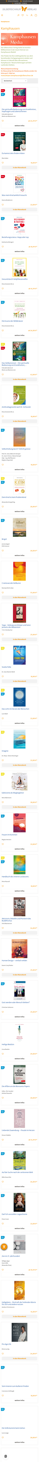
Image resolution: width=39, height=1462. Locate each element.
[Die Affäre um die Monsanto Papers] (19, 1074)
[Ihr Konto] (31, 15)
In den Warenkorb (19, 167)
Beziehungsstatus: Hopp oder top (15, 237)
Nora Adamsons (6, 798)
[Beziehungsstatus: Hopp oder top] (19, 225)
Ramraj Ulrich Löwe (8, 588)
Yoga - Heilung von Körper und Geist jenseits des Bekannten (16, 626)
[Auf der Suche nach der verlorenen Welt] (19, 1160)
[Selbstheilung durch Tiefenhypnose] (19, 437)
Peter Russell (6, 881)
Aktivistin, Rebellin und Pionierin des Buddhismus (16, 920)
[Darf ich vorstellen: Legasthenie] (19, 1202)
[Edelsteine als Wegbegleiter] (19, 781)
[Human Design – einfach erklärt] (19, 948)
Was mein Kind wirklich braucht (14, 195)
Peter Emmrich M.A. (8, 284)
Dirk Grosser (5, 546)
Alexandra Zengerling (8, 502)
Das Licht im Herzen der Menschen (15, 709)
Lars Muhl (5, 714)
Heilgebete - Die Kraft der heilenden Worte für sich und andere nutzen (19, 1303)
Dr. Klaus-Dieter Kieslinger (10, 756)
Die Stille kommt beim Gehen (13, 1428)
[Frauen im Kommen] (19, 822)
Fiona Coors (5, 1219)
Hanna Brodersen (7, 200)
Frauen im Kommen (9, 835)
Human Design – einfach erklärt (14, 961)
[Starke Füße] (19, 655)
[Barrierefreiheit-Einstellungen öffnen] (4, 1247)
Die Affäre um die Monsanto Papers (16, 1086)
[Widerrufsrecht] (27, 15)
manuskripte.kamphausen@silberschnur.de (17, 75)
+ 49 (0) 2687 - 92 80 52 (20, 3)
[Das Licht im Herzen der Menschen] (19, 697)
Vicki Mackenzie (7, 923)
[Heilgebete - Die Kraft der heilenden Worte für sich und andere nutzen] (19, 1290)
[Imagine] (19, 739)
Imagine (5, 751)
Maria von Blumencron (9, 116)
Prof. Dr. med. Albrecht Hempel (11, 454)
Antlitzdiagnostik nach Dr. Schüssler (16, 407)
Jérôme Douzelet (7, 1093)
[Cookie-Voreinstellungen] (6, 1456)
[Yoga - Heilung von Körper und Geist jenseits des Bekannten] (19, 613)
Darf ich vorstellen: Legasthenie (14, 1214)
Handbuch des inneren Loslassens (15, 877)
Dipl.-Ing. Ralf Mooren (8, 458)
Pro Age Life (6, 1344)
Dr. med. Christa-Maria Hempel (11, 456)
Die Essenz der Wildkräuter (12, 321)
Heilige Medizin (8, 1044)
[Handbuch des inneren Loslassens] (19, 864)
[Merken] (3, 121)
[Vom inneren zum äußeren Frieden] (19, 1374)
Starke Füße (6, 667)
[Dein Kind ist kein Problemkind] (19, 485)
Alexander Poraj (6, 1265)
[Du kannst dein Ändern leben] (19, 141)
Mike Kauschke (6, 1177)
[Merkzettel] (22, 15)
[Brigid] (19, 527)
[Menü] (2, 15)
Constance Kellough (8, 1391)
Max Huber (5, 158)
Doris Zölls (5, 1263)
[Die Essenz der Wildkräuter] (19, 309)
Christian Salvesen (7, 1007)
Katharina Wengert (8, 242)
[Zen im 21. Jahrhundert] (19, 1244)
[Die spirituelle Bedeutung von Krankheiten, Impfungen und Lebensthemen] (19, 97)
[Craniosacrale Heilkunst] (19, 571)
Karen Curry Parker (7, 965)
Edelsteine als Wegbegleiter (13, 793)
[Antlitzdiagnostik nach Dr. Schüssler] (19, 395)
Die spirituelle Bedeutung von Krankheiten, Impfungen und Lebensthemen (19, 110)
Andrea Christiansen (8, 1307)
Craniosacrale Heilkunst (11, 583)
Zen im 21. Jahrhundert (11, 1256)
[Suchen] (18, 15)
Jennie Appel (6, 544)
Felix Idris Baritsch (7, 114)
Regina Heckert (6, 839)
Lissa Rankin (6, 1049)
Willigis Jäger (6, 1261)
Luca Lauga (5, 1433)
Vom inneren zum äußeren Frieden (15, 1386)
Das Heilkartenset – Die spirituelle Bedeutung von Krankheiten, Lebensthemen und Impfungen (15, 364)
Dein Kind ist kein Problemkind (14, 497)
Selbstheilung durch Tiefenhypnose (16, 449)
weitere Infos (19, 126)
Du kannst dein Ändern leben (13, 153)
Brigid (4, 539)
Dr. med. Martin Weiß (8, 672)
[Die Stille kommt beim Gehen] (19, 1416)
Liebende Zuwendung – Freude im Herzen (18, 1130)
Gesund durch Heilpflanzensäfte (15, 279)
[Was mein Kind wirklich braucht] (19, 183)
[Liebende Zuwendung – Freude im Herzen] (19, 1118)
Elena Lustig (5, 1349)
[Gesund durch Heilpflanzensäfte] (19, 267)
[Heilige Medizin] (19, 1032)
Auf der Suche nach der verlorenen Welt (17, 1172)
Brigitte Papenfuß (7, 460)
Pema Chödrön (6, 1135)
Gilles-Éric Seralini (7, 1091)
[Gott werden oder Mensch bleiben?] (19, 990)
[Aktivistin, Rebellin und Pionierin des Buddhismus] (19, 906)
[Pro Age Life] (19, 1332)
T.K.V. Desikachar (7, 630)
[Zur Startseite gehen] (19, 9)
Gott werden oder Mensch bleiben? (16, 1002)
